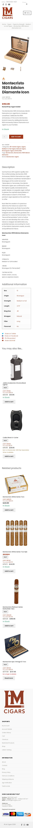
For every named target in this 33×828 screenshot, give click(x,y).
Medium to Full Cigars (9, 149)
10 (17, 291)
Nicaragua (20, 296)
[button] (28, 38)
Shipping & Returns (8, 779)
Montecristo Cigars (12, 157)
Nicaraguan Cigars (8, 151)
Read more (9, 678)
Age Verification (7, 783)
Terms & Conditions (8, 776)
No (18, 326)
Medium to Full (21, 301)
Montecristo (9, 153)
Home (4, 24)
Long (18, 321)
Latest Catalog (6, 750)
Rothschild (18, 151)
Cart (3, 736)
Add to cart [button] (9, 402)
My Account (5, 726)
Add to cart (16, 137)
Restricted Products (8, 743)
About (4, 762)
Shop (3, 746)
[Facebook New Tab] (3, 4)
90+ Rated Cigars (15, 147)
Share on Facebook (11, 336)
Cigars (9, 24)
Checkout (5, 739)
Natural (19, 316)
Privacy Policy (6, 772)
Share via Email (10, 340)
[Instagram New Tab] (6, 4)
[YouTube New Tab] (9, 4)
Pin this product (10, 338)
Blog (3, 769)
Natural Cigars (21, 149)
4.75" (18, 306)
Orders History (6, 732)
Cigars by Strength (18, 24)
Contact (4, 765)
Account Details (7, 729)
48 (18, 311)
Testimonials (6, 786)
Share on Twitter (10, 334)
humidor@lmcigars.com (13, 800)
